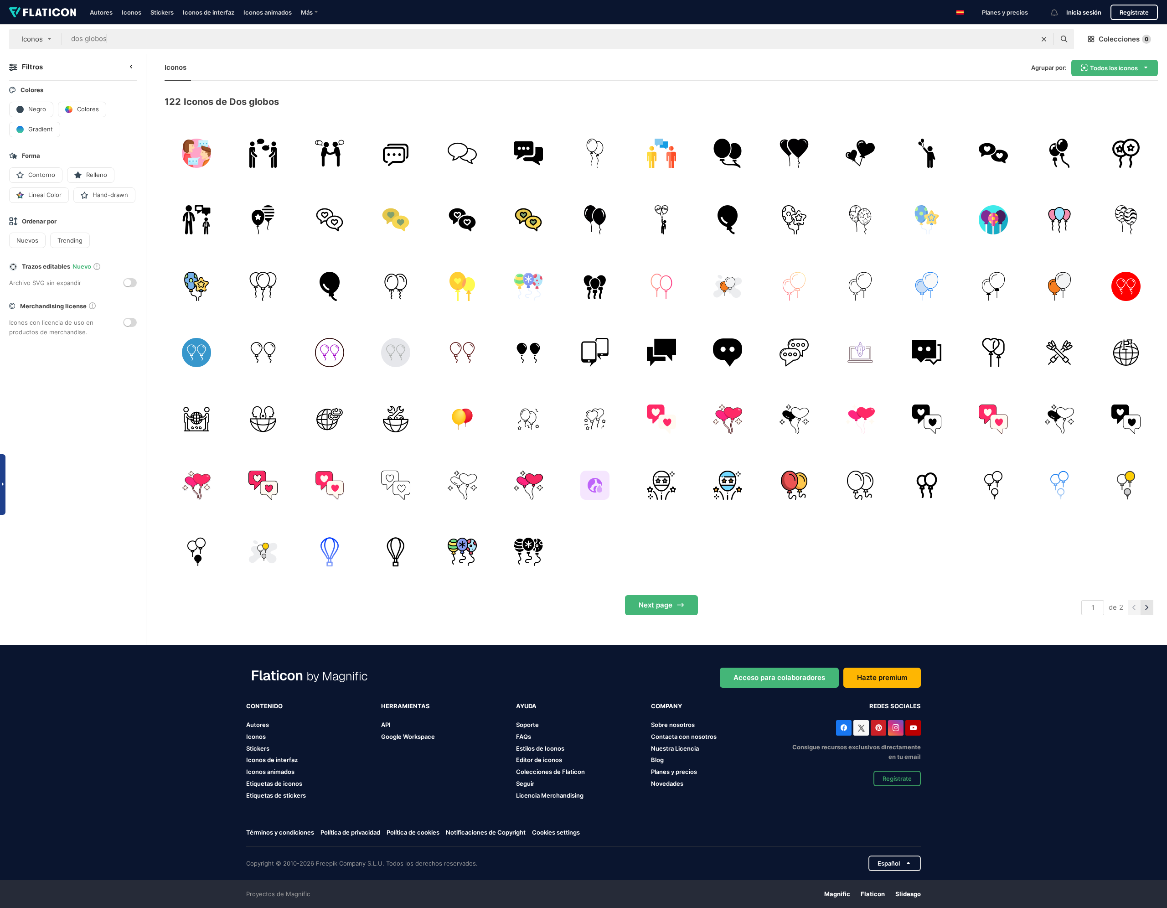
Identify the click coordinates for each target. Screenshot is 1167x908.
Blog (657, 759)
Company (666, 706)
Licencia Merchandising (550, 795)
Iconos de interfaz (208, 12)
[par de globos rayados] (1125, 220)
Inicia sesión (1083, 12)
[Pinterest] (878, 728)
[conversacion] (661, 153)
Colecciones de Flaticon (550, 771)
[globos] (794, 220)
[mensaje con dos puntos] (727, 352)
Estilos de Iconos (540, 748)
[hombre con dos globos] (927, 153)
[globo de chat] (329, 220)
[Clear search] (1044, 39)
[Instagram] (896, 728)
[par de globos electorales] (263, 220)
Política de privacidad (350, 832)
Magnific (837, 894)
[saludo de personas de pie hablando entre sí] (329, 153)
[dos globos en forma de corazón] (794, 153)
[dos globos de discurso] (462, 153)
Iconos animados (267, 12)
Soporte (527, 724)
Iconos (131, 12)
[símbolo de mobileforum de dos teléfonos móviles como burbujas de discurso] (595, 352)
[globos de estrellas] (860, 220)
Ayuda (526, 706)
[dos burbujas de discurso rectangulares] (661, 352)
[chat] (196, 153)
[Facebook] (844, 728)
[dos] (993, 153)
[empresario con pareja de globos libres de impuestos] (661, 220)
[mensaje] (396, 153)
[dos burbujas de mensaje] (927, 352)
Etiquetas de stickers (276, 795)
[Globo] (661, 485)
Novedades (667, 783)
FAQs (523, 736)
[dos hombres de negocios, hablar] (196, 220)
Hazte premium (882, 677)
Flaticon (873, 894)
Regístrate (1134, 12)
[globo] (727, 220)
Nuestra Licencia (675, 748)
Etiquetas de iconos (274, 783)
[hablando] (263, 153)
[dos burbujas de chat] (528, 153)
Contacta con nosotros (684, 736)
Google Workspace (408, 736)
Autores (101, 12)
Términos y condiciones (280, 832)
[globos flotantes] (595, 220)
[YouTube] (913, 728)
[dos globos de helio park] (727, 153)
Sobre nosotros (673, 724)
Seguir (525, 783)
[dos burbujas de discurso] (794, 352)
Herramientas (405, 706)
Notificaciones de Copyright (486, 832)
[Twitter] (861, 728)
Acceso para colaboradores (779, 677)
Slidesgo (908, 894)
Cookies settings (556, 832)
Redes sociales (895, 706)
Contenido (264, 706)
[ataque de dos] (860, 352)
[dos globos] (1059, 153)
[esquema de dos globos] (595, 153)
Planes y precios (1005, 12)
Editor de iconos (539, 759)
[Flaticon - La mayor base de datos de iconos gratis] (42, 12)
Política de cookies (413, 832)
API (386, 724)
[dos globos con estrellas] (1125, 153)
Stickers (162, 12)
